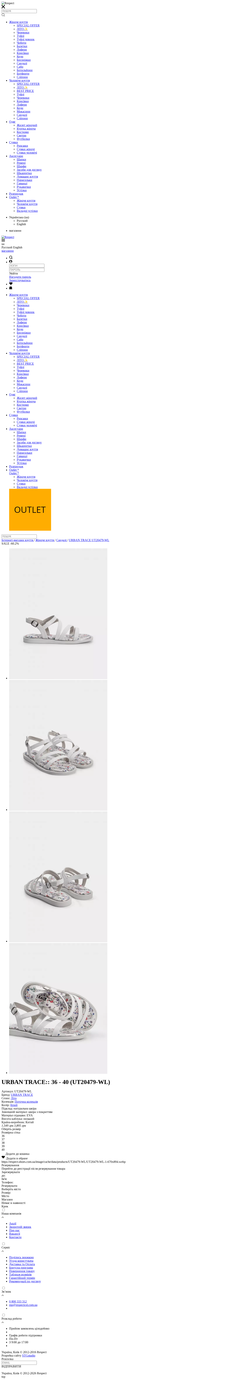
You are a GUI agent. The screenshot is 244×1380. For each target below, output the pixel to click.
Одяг (12, 121)
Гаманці (22, 183)
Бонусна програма (21, 1267)
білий (14, 1105)
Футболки (23, 138)
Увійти (13, 273)
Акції (12, 1223)
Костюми (23, 132)
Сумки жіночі (26, 149)
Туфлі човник (26, 39)
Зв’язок (6, 1291)
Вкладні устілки (27, 210)
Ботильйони (25, 70)
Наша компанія (11, 1213)
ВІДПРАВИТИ (11, 1366)
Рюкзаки (22, 145)
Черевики (23, 32)
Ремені (21, 162)
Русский (22, 220)
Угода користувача (21, 1260)
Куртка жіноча (26, 128)
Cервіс (6, 1247)
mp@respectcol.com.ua (23, 1305)
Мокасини (23, 111)
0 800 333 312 (18, 1301)
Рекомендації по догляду (25, 1281)
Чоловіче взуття (19, 80)
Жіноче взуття (18, 22)
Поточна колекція (26, 1101)
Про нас (14, 1230)
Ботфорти (23, 73)
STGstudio (28, 1355)
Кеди (20, 56)
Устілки (22, 190)
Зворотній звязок (20, 1226)
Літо (14, 1098)
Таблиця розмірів (20, 1274)
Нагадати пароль (20, 276)
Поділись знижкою (21, 1257)
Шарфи (21, 166)
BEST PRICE (25, 91)
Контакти (15, 1237)
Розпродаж (16, 193)
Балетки (22, 46)
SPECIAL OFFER (28, 25)
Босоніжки (24, 59)
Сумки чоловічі (27, 152)
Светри (21, 135)
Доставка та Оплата (22, 1264)
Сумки (13, 142)
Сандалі (22, 63)
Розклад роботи (12, 1318)
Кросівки (23, 53)
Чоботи (21, 42)
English (21, 224)
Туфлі (20, 35)
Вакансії (14, 1233)
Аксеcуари (16, 156)
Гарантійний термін (22, 1277)
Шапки (21, 159)
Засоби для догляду (29, 169)
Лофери (22, 49)
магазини (8, 250)
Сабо (20, 66)
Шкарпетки (24, 173)
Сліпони (22, 77)
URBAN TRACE (22, 1094)
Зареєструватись (19, 280)
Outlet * (14, 197)
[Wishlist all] (11, 284)
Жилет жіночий (27, 125)
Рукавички (24, 186)
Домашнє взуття (27, 176)
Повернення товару (22, 1271)
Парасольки (24, 180)
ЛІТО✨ (22, 29)
